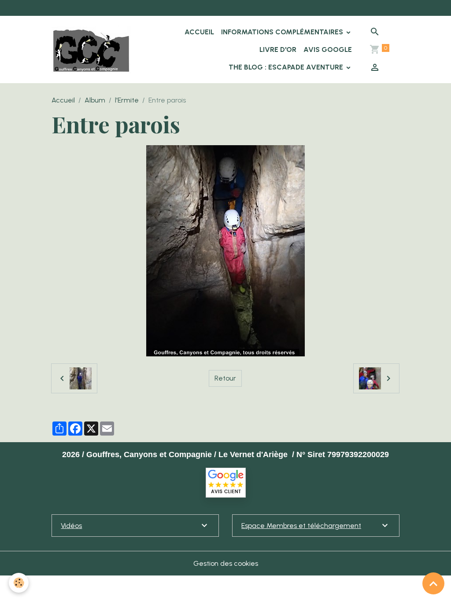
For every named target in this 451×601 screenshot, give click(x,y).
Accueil (199, 32)
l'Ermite (127, 100)
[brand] (91, 49)
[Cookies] (19, 583)
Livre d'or (277, 49)
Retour (225, 378)
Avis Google (327, 49)
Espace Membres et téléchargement (301, 525)
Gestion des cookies (225, 563)
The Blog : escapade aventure (287, 67)
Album (95, 100)
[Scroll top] (433, 583)
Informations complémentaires (283, 32)
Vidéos (71, 525)
